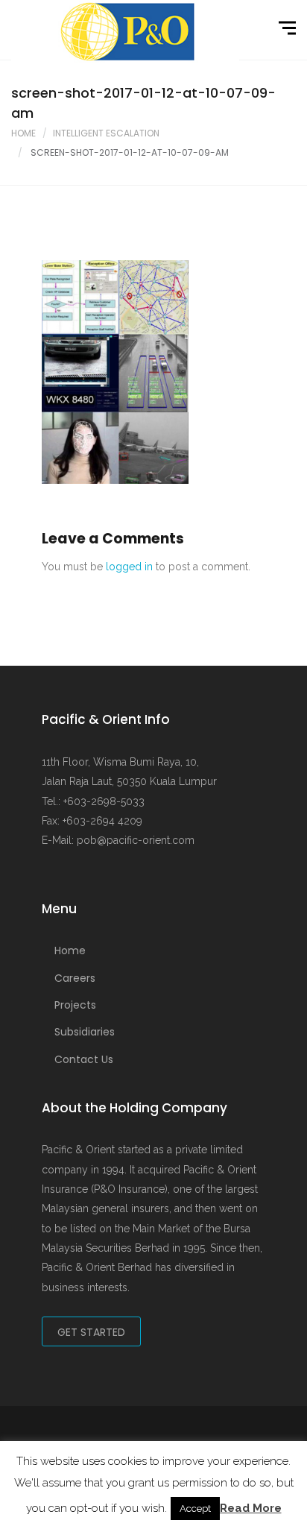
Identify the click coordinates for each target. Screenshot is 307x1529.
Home (23, 133)
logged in (129, 567)
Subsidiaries (84, 1031)
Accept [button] (195, 1508)
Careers (74, 978)
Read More (251, 1508)
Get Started (91, 1332)
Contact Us (83, 1059)
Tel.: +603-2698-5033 (93, 801)
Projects (75, 1004)
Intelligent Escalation (106, 133)
